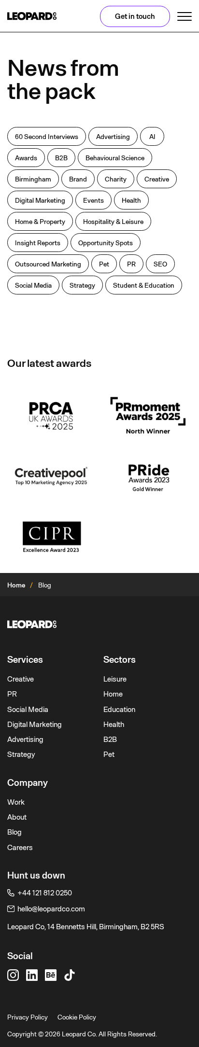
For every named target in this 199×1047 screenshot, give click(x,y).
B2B (110, 739)
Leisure (115, 679)
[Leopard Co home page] (32, 16)
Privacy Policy (27, 1017)
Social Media (27, 709)
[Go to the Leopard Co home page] (99, 624)
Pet (108, 754)
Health (113, 724)
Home (16, 585)
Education (119, 709)
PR (12, 694)
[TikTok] (69, 975)
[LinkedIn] (32, 975)
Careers (20, 847)
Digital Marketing (34, 724)
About (17, 817)
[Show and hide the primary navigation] (184, 16)
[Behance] (51, 975)
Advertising (25, 739)
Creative (20, 679)
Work (16, 802)
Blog (14, 832)
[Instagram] (13, 975)
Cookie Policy (76, 1017)
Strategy (21, 754)
